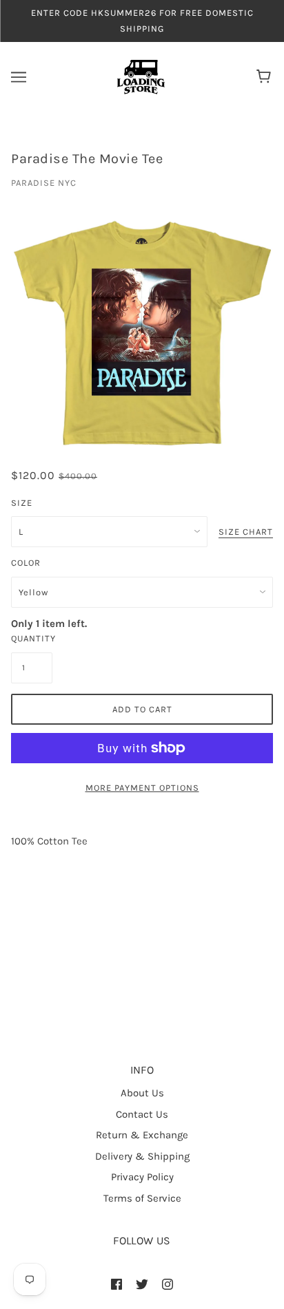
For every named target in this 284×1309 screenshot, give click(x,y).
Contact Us (142, 1114)
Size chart (246, 532)
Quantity (31, 638)
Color (26, 562)
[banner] (141, 76)
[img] (116, 1283)
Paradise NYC (44, 183)
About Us (142, 1093)
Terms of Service (142, 1198)
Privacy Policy (142, 1177)
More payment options (142, 788)
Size (21, 503)
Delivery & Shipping (142, 1156)
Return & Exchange (142, 1135)
